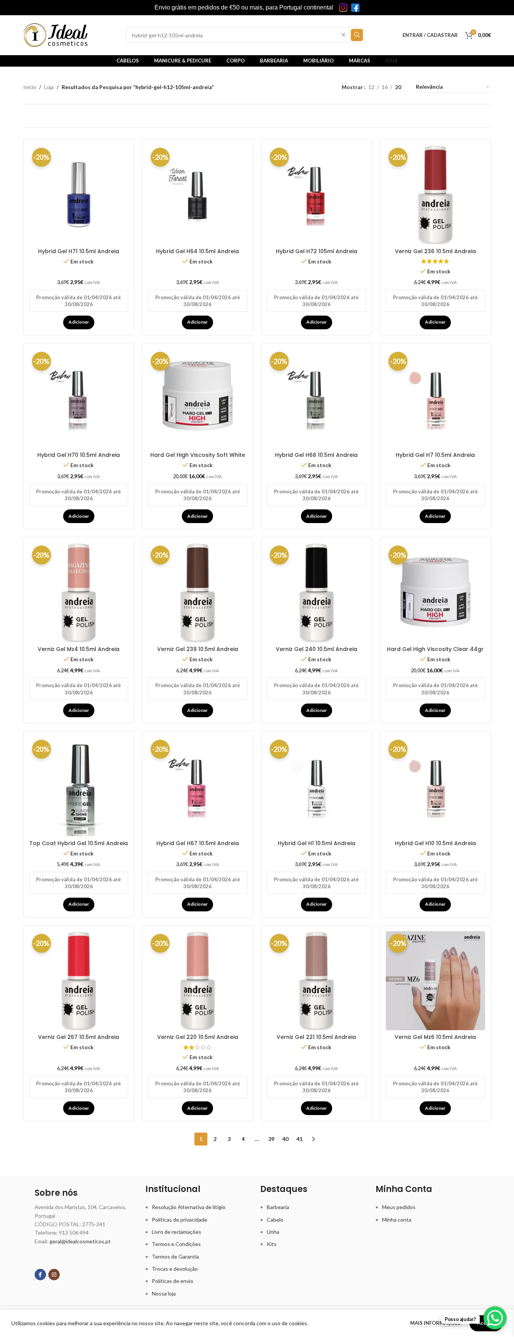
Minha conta (396, 1219)
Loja (49, 87)
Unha (273, 1232)
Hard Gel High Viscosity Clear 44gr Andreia (435, 653)
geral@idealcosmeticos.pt (80, 1241)
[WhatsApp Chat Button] (495, 1318)
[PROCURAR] (357, 35)
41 (299, 1139)
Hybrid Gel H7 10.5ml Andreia (435, 455)
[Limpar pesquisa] (343, 35)
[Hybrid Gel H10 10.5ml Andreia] (435, 786)
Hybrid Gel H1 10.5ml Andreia (316, 843)
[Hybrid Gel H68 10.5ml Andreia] (316, 398)
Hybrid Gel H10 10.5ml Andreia (435, 843)
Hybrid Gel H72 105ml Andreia (316, 251)
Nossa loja (164, 1293)
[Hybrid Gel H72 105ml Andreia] (316, 194)
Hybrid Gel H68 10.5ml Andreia (316, 455)
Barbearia (278, 1207)
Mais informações (436, 1323)
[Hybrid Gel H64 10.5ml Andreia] (197, 194)
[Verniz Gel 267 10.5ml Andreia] (79, 981)
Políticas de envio (172, 1281)
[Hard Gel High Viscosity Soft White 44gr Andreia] (197, 398)
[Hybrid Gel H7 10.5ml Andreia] (435, 398)
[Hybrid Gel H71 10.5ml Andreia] (79, 194)
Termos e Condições (176, 1244)
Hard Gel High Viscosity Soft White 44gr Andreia (197, 458)
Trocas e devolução (175, 1268)
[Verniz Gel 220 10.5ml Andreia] (197, 981)
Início (29, 87)
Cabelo (275, 1219)
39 (271, 1139)
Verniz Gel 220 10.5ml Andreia (197, 1037)
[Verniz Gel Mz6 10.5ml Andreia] (435, 981)
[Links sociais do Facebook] (40, 1274)
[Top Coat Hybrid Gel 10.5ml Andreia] (79, 786)
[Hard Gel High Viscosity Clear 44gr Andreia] (435, 592)
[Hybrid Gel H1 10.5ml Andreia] (316, 786)
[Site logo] (55, 34)
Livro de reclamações (176, 1232)
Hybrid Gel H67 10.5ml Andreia (197, 843)
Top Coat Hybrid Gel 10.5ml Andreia (78, 843)
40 (285, 1139)
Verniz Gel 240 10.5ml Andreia (316, 649)
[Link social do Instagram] (54, 1274)
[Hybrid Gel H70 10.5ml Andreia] (79, 398)
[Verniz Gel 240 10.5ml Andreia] (316, 592)
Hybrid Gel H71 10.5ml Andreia (78, 251)
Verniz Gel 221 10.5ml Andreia (316, 1037)
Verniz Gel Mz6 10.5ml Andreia (435, 1037)
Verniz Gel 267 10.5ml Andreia (78, 1037)
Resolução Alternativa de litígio (189, 1207)
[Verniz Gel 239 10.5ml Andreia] (197, 592)
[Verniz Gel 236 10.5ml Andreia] (435, 194)
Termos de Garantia (175, 1256)
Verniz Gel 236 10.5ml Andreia (435, 251)
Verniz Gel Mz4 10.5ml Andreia (78, 649)
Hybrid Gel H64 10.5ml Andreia (197, 251)
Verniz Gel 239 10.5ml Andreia (197, 649)
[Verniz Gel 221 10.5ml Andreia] (316, 981)
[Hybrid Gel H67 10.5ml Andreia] (197, 786)
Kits (272, 1244)
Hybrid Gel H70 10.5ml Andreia (78, 455)
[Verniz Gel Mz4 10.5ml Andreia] (79, 592)
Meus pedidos (398, 1207)
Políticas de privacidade (179, 1219)
